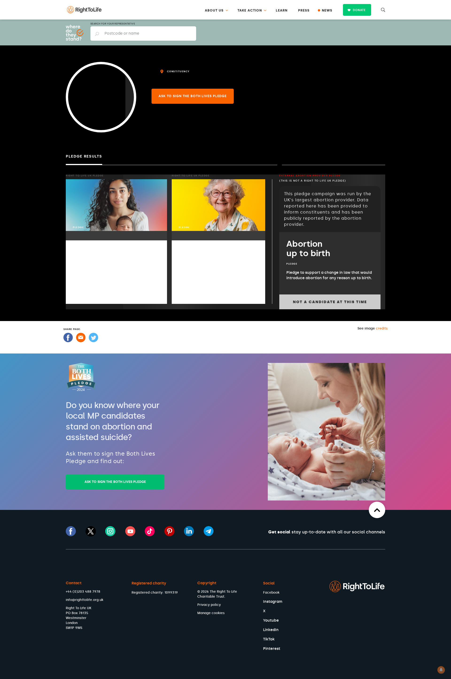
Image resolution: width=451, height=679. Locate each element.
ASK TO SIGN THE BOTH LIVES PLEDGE (115, 482)
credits (382, 328)
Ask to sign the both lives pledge (193, 96)
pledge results (84, 156)
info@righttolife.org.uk (84, 600)
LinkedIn (271, 629)
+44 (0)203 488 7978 (83, 592)
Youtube (271, 620)
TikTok (269, 639)
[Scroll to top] (377, 510)
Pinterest (271, 648)
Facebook (271, 593)
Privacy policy (209, 605)
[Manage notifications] (441, 670)
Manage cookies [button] (211, 613)
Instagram (272, 601)
